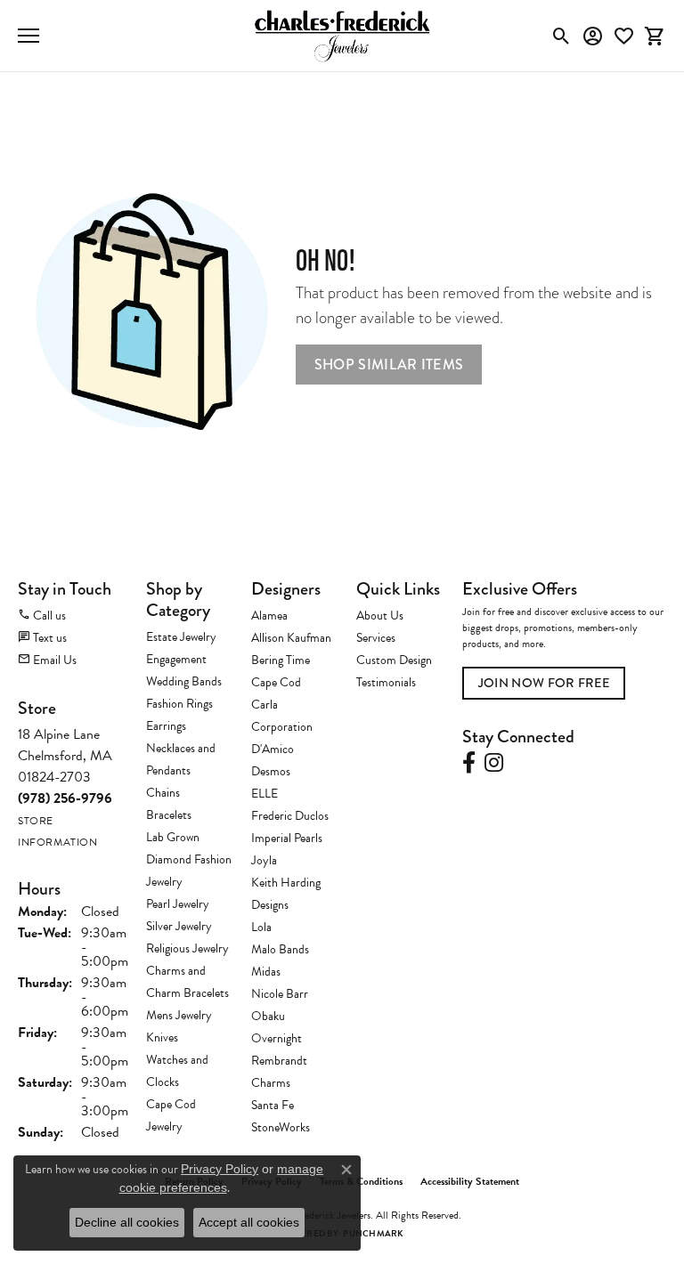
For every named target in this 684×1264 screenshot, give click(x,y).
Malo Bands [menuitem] (280, 949)
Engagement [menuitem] (176, 659)
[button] (561, 35)
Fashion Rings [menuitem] (179, 703)
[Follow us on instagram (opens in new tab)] (493, 763)
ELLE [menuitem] (264, 793)
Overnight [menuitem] (276, 1038)
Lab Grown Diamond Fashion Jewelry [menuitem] (189, 859)
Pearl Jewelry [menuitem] (177, 904)
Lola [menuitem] (261, 927)
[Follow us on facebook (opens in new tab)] (469, 763)
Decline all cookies (127, 1222)
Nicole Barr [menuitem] (279, 993)
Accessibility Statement (469, 1181)
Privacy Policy (219, 1169)
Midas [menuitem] (266, 971)
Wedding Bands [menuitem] (184, 681)
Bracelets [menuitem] (168, 815)
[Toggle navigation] (28, 36)
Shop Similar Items (389, 364)
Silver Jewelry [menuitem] (179, 926)
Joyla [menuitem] (264, 860)
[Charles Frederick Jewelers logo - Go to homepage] (342, 35)
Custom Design (394, 660)
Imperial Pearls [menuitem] (286, 838)
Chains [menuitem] (163, 792)
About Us (379, 615)
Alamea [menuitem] (269, 615)
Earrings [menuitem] (166, 726)
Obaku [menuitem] (268, 1016)
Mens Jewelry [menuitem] (179, 1015)
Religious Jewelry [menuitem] (187, 948)
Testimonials (386, 682)
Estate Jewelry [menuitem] (181, 637)
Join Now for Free (543, 683)
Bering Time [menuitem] (280, 660)
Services (375, 637)
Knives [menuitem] (162, 1037)
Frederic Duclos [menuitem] (290, 815)
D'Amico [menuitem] (272, 749)
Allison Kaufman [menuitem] (291, 637)
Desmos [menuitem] (270, 771)
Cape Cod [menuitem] (276, 682)
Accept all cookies (249, 1222)
